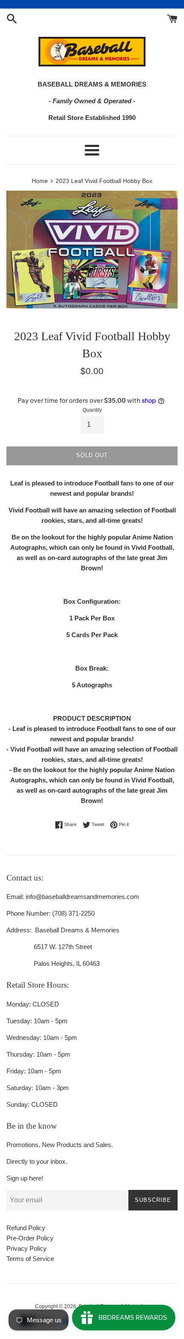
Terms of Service (30, 1258)
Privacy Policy (26, 1248)
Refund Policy (25, 1227)
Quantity (92, 410)
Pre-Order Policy (29, 1238)
